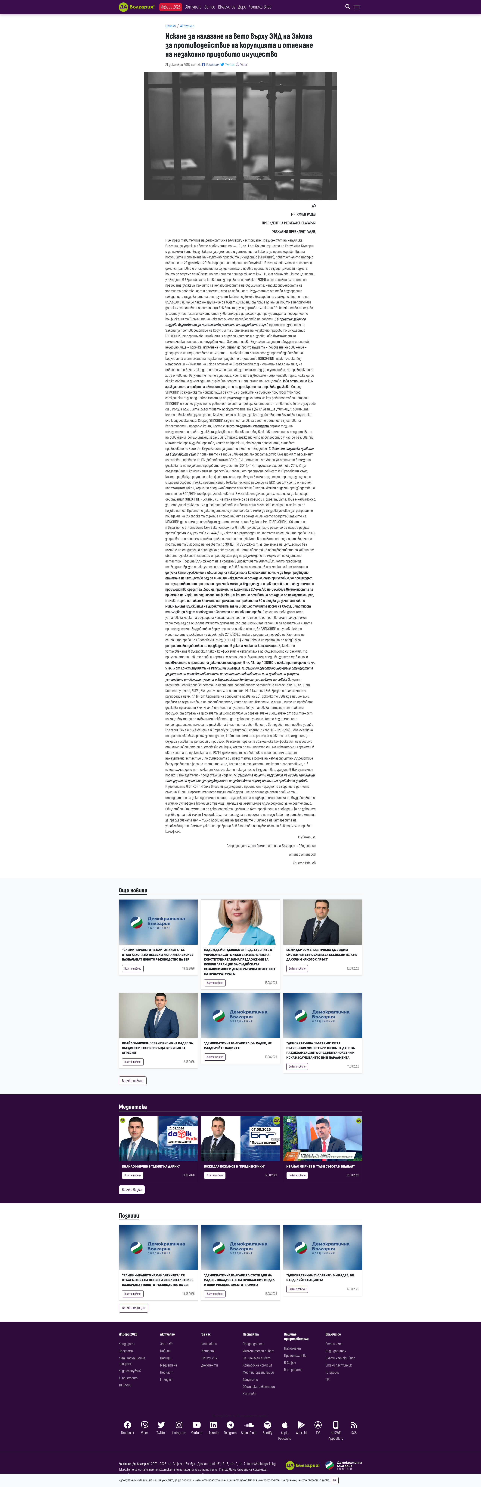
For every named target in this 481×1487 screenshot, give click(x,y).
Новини (165, 1351)
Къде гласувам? (130, 1371)
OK (334, 1480)
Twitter (229, 64)
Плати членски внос (340, 1358)
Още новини (133, 890)
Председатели (253, 1344)
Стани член (334, 1344)
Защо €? (166, 1344)
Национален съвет (256, 1358)
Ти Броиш (125, 1385)
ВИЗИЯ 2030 (210, 1358)
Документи (209, 1365)
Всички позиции (133, 1308)
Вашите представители (296, 1336)
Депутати (250, 1379)
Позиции (129, 1216)
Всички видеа (132, 1189)
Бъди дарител (335, 1351)
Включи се (226, 7)
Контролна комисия (257, 1365)
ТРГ (327, 1379)
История (207, 1351)
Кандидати (127, 1344)
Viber (243, 64)
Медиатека (133, 1107)
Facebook (212, 64)
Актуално (193, 7)
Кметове (249, 1393)
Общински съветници (259, 1386)
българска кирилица (251, 1469)
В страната (293, 1369)
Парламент (292, 1348)
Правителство (295, 1355)
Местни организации (258, 1372)
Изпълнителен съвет (258, 1351)
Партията (251, 1334)
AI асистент (128, 1378)
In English (166, 1379)
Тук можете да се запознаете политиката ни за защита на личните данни (168, 1470)
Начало (170, 26)
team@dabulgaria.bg (261, 1463)
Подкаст (166, 1372)
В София (290, 1362)
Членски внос (260, 7)
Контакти (209, 1344)
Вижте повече (132, 969)
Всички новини (132, 1080)
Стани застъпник (338, 1365)
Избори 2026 (171, 7)
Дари (242, 7)
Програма (126, 1351)
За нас (209, 7)
